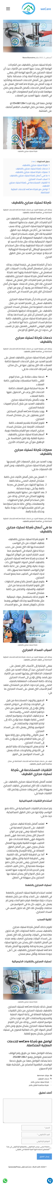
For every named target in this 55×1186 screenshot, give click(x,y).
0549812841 (20, 103)
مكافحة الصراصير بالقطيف (32, 521)
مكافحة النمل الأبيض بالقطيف (41, 764)
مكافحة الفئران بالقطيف (33, 351)
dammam (40, 1075)
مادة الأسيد (33, 600)
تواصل (47, 1041)
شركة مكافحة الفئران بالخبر (39, 1085)
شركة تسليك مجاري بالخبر (40, 1082)
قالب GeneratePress (16, 1167)
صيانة (47, 1075)
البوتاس (15, 600)
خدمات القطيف (43, 1078)
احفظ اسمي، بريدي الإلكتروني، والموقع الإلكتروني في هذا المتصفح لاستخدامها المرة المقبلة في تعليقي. (27, 1148)
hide (33, 161)
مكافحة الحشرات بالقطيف (32, 212)
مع (40, 1041)
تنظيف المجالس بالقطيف (33, 659)
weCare (46, 9)
